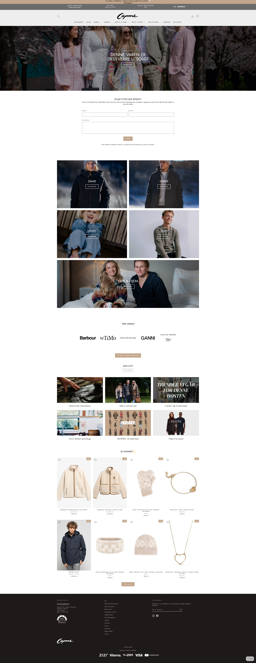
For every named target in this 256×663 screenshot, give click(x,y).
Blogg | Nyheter (109, 631)
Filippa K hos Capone (176, 439)
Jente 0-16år (121, 22)
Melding (85, 120)
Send (128, 139)
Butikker (177, 22)
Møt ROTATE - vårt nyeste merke (128, 439)
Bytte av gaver (108, 609)
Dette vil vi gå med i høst (128, 406)
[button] (181, 6)
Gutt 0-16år (138, 22)
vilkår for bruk (146, 144)
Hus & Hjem (153, 22)
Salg (89, 22)
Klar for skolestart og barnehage (80, 439)
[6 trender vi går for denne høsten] (176, 390)
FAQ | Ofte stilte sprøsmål (111, 604)
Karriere (107, 634)
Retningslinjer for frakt (110, 612)
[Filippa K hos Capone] (176, 423)
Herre (107, 22)
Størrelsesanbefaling (110, 617)
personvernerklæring (135, 144)
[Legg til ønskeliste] (59, 459)
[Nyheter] (92, 184)
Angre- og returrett (109, 606)
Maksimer (134, 650)
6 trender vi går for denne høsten (176, 406)
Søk (105, 601)
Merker (167, 22)
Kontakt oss (107, 628)
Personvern (107, 623)
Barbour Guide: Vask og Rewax (79, 406)
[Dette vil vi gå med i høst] (128, 390)
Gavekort (79, 22)
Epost (130, 111)
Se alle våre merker (128, 355)
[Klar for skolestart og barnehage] (80, 423)
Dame (97, 22)
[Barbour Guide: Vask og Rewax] (80, 390)
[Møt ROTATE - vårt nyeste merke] (128, 423)
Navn (84, 111)
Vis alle (128, 370)
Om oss (106, 626)
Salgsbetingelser (109, 615)
